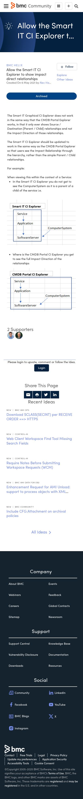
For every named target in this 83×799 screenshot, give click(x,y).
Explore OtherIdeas (65, 77)
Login (41, 368)
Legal (41, 755)
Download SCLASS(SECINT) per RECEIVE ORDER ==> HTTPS (39, 416)
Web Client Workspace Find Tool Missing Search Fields (39, 441)
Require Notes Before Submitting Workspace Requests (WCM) (33, 465)
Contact (9, 755)
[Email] (28, 395)
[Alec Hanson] (11, 335)
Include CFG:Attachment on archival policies (36, 513)
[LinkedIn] (55, 395)
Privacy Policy (58, 755)
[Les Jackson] (19, 335)
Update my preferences (22, 759)
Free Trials (26, 755)
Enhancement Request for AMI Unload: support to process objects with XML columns (38, 491)
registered (56, 781)
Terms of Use (56, 773)
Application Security (54, 759)
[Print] (37, 395)
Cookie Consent (44, 763)
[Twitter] (46, 395)
